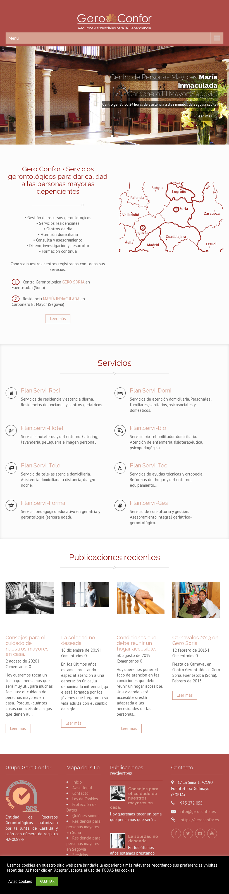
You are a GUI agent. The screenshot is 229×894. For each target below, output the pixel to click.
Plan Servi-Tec (148, 465)
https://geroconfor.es (199, 819)
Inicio (77, 782)
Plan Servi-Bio (148, 428)
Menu (13, 38)
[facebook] (176, 833)
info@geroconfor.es (198, 811)
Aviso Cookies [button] (20, 881)
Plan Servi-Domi (150, 390)
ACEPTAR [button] (47, 881)
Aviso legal (82, 787)
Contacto (80, 793)
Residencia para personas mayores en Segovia (83, 843)
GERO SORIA (73, 282)
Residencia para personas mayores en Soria (83, 827)
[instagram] (200, 833)
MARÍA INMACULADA (61, 298)
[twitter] (188, 833)
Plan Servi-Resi (40, 390)
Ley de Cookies (85, 798)
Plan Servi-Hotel (42, 428)
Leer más (204, 116)
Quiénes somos (85, 815)
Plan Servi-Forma (43, 503)
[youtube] (212, 833)
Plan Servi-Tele (40, 465)
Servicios (80, 854)
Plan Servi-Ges (149, 503)
